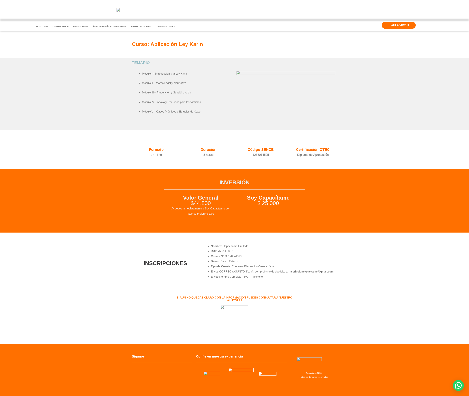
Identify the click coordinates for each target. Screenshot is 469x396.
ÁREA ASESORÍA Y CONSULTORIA (109, 26)
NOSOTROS (42, 26)
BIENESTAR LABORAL (142, 26)
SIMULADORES (80, 26)
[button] (458, 385)
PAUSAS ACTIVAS (166, 26)
